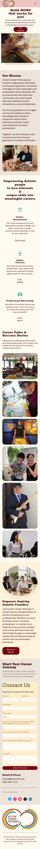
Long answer (6, 753)
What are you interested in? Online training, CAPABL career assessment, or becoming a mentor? (18, 722)
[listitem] (19, 366)
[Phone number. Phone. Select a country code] (5, 717)
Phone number (6, 713)
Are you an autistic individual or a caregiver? (15, 732)
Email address (7, 704)
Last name (25, 696)
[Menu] (35, 3)
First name (6, 696)
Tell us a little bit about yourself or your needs (16, 740)
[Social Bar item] (9, 799)
